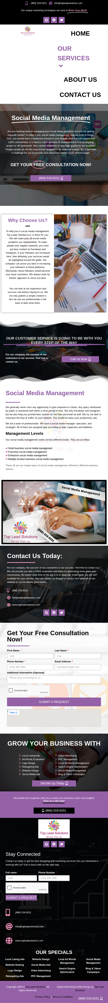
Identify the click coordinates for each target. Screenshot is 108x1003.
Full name (11, 872)
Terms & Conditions (62, 997)
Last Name (61, 650)
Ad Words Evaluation (33, 759)
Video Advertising (67, 755)
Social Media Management (72, 770)
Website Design (30, 770)
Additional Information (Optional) (25, 672)
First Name (13, 650)
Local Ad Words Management (73, 763)
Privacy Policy (42, 997)
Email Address (63, 661)
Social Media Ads (31, 774)
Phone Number (15, 661)
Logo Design (28, 763)
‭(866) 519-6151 (39, 3)
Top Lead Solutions (35, 987)
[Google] (46, 20)
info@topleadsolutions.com (68, 3)
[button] (50, 178)
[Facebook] (54, 20)
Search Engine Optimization (72, 766)
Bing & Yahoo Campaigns (71, 774)
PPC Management (67, 759)
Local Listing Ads (31, 755)
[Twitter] (61, 20)
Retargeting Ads (30, 766)
